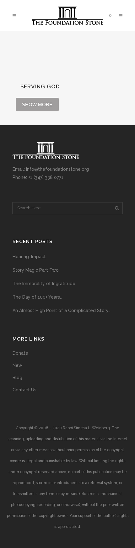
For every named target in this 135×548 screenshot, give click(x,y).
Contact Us (24, 389)
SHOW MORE (37, 104)
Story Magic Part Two (36, 270)
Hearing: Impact (29, 256)
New (17, 365)
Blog (17, 377)
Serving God (40, 86)
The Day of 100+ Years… (37, 297)
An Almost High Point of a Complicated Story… (62, 310)
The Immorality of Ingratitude (44, 283)
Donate (20, 353)
